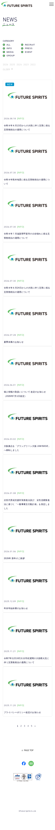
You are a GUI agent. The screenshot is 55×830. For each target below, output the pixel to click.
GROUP (11, 56)
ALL (8, 45)
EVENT (28, 52)
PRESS (28, 48)
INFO (9, 48)
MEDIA (10, 52)
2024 (19, 64)
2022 (33, 64)
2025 (12, 64)
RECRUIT (30, 45)
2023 (26, 64)
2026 (5, 64)
